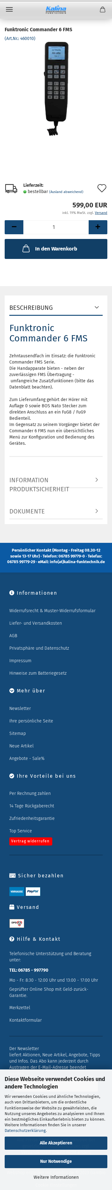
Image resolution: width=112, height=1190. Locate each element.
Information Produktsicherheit (39, 482)
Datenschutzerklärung (25, 1130)
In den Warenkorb (56, 248)
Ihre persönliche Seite (31, 721)
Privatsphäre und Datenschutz (39, 648)
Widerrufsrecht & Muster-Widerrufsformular (52, 610)
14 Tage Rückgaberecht (31, 806)
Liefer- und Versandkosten (35, 623)
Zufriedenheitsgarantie (32, 818)
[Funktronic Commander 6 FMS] (55, 88)
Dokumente (27, 511)
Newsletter (20, 708)
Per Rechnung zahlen (30, 793)
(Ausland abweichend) (66, 192)
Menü (9, 9)
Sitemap (17, 733)
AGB (13, 635)
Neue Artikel (21, 746)
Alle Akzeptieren (56, 1143)
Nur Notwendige (56, 1161)
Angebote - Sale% (26, 758)
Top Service (20, 831)
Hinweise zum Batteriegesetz (38, 673)
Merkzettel (19, 1007)
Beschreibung (31, 307)
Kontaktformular (25, 1020)
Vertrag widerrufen (30, 841)
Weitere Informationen (56, 1177)
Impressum (20, 660)
